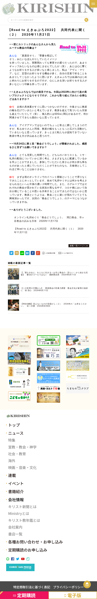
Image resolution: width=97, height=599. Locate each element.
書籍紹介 (16, 491)
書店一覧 (15, 534)
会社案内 (15, 527)
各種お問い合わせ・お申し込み (35, 542)
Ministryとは (18, 513)
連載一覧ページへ (78, 246)
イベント (16, 483)
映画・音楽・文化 (22, 467)
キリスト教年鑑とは (24, 520)
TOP (87, 585)
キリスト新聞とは (22, 506)
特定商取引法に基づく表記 (31, 587)
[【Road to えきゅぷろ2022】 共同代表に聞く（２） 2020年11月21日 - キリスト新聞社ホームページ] (27, 254)
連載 (12, 475)
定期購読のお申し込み (27, 550)
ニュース (16, 433)
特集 (11, 440)
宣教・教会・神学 (22, 447)
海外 (11, 460)
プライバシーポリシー (68, 587)
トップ (14, 425)
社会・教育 (17, 453)
